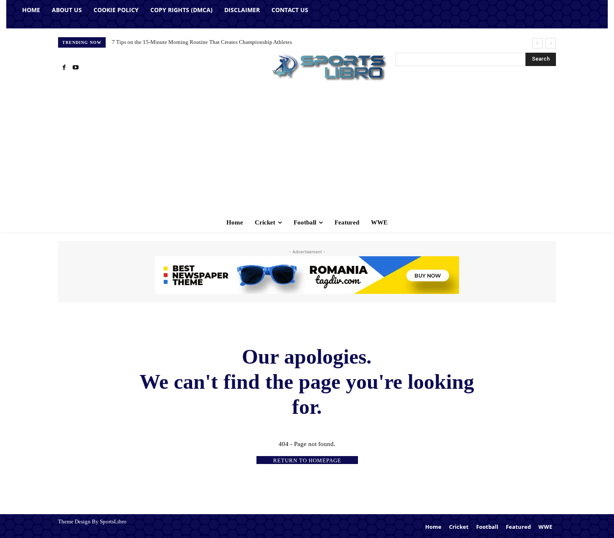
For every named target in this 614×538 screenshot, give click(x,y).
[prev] (537, 43)
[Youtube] (75, 68)
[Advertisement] (307, 149)
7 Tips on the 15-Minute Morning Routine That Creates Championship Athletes (202, 42)
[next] (550, 43)
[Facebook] (64, 68)
